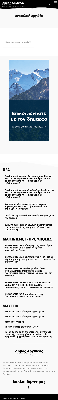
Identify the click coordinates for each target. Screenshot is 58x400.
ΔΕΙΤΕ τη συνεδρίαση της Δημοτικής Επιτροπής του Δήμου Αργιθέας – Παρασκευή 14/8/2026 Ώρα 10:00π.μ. (28, 227)
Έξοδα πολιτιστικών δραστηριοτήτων (24, 311)
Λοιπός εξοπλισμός (14, 322)
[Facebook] (28, 387)
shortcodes (9, 22)
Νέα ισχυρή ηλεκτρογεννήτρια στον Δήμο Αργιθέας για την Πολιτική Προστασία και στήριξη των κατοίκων (26, 206)
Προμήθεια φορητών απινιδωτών (21, 327)
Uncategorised (22, 22)
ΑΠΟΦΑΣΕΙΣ (49, 22)
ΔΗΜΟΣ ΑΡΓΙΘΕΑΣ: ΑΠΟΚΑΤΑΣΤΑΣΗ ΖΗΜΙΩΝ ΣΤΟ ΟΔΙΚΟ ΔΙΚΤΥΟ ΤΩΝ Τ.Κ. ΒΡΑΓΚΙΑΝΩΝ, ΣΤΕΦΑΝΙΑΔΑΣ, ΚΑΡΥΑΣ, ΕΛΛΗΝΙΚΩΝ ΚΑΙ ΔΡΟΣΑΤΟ (29, 285)
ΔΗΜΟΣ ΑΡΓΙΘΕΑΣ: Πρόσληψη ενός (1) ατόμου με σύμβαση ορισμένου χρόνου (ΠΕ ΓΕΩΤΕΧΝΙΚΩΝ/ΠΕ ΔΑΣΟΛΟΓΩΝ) (30, 259)
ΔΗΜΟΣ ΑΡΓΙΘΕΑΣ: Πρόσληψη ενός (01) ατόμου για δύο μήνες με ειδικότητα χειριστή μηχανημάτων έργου (28, 247)
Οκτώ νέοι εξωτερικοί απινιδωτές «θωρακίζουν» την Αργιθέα (29, 216)
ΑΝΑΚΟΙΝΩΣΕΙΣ (36, 22)
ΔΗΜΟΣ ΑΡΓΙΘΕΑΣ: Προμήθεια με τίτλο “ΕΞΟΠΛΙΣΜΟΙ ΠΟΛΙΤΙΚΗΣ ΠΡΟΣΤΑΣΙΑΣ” (24, 295)
